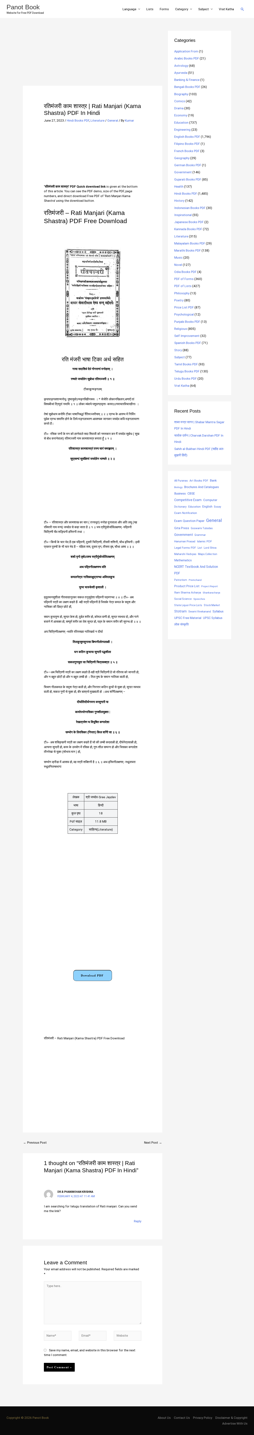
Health (178, 186)
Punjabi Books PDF (187, 322)
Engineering (182, 129)
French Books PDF (187, 151)
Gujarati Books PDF (187, 179)
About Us (164, 1418)
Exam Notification (185, 513)
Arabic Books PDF (186, 58)
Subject (203, 9)
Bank (213, 480)
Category (181, 9)
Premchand (195, 579)
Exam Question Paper (189, 521)
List (200, 547)
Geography (181, 158)
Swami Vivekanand (199, 611)
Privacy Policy (202, 1418)
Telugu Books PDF (187, 371)
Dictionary (180, 506)
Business (180, 493)
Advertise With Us (234, 1423)
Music (178, 257)
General (112, 120)
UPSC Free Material (187, 618)
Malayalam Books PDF (189, 243)
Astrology (181, 65)
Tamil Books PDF (186, 364)
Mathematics (183, 560)
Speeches (199, 599)
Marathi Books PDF (187, 250)
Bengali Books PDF (187, 87)
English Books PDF (187, 137)
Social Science (183, 598)
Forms (164, 9)
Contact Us (182, 1418)
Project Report (209, 586)
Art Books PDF (198, 480)
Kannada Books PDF (188, 229)
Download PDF (92, 975)
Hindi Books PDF (78, 120)
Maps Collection (207, 554)
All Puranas (181, 480)
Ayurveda (180, 73)
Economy (180, 115)
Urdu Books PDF (185, 378)
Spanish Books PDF (187, 343)
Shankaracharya (211, 592)
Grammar (200, 534)
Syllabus (218, 611)
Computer (210, 500)
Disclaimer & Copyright (231, 1418)
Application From (186, 51)
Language (129, 9)
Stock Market (212, 605)
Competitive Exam (188, 500)
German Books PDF (187, 165)
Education (181, 122)
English (207, 506)
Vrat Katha (226, 9)
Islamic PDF (204, 541)
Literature (98, 120)
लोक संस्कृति (181, 624)
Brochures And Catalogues (201, 487)
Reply (137, 1221)
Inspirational (183, 215)
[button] (242, 9)
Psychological (184, 314)
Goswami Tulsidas (202, 528)
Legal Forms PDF (185, 547)
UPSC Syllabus (212, 618)
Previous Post (35, 1142)
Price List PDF (184, 307)
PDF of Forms (184, 279)
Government (183, 172)
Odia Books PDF (185, 272)
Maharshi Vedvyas (185, 554)
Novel (178, 265)
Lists (149, 9)
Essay (217, 506)
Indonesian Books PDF (189, 208)
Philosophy (181, 293)
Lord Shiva (210, 547)
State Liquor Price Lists (188, 605)
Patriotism (180, 579)
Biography (181, 94)
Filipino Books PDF (187, 144)
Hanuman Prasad (184, 541)
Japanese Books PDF (189, 222)
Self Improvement (187, 336)
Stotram (180, 611)
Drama (179, 108)
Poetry (179, 300)
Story (178, 350)
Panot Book (23, 7)
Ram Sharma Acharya (187, 592)
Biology (178, 487)
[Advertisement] (92, 58)
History (179, 200)
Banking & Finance (187, 80)
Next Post (153, 1142)
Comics (179, 101)
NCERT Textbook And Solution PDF (196, 570)
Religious (180, 329)
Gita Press (181, 528)
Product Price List (187, 586)
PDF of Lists (183, 286)
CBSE (191, 493)
